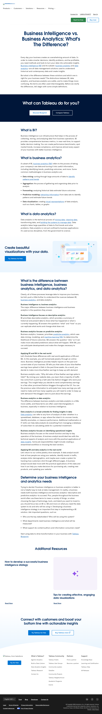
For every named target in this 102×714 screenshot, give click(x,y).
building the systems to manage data (55, 222)
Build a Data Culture (38, 663)
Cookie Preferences (9, 708)
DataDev (51, 670)
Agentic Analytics (36, 660)
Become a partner (73, 663)
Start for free (78, 20)
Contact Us (34, 674)
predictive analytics (61, 334)
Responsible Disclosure (42, 705)
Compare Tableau (62, 113)
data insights (26, 442)
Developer (34, 699)
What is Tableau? (37, 656)
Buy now (93, 20)
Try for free (14, 663)
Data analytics (26, 414)
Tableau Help (85, 667)
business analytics (62, 66)
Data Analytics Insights (38, 667)
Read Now (9, 603)
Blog (26, 699)
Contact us (74, 14)
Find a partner (71, 660)
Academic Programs (55, 681)
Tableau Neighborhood (56, 678)
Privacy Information (27, 705)
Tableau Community (56, 656)
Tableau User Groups (55, 663)
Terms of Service (13, 705)
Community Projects (55, 674)
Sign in (95, 14)
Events (51, 685)
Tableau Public (54, 660)
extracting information (50, 194)
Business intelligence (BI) (31, 66)
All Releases (85, 670)
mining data (60, 220)
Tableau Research (37, 670)
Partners (70, 656)
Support (84, 656)
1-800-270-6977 (85, 14)
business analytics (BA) (42, 163)
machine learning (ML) (53, 337)
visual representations (55, 201)
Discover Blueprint (40, 113)
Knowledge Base (86, 660)
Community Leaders (55, 667)
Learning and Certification (90, 663)
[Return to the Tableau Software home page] (10, 4)
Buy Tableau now (61, 633)
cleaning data (71, 220)
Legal (4, 705)
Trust (20, 699)
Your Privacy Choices (27, 708)
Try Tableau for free (15, 259)
